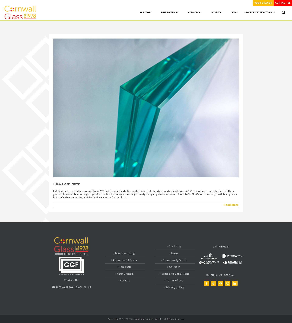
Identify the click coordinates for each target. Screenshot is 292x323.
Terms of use (174, 280)
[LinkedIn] (234, 283)
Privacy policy (174, 287)
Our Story (175, 246)
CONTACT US (282, 3)
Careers (125, 280)
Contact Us (71, 280)
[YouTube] (220, 283)
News (174, 253)
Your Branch (125, 273)
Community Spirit (175, 260)
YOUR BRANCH (263, 3)
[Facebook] (206, 283)
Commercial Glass (125, 260)
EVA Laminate (66, 184)
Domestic (125, 266)
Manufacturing (125, 253)
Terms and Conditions (174, 273)
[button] (285, 12)
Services (174, 266)
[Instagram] (227, 283)
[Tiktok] (213, 283)
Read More (231, 205)
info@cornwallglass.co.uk (73, 286)
